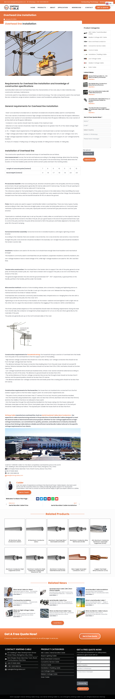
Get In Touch (24, 492)
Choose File (88, 153)
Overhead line (13, 23)
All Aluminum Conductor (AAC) (36, 541)
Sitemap (102, 697)
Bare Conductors (65, 415)
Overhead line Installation (22, 600)
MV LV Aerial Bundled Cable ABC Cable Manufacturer (99, 91)
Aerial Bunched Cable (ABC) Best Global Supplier (60, 589)
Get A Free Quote (90, 636)
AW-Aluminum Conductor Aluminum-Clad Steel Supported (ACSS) (100, 541)
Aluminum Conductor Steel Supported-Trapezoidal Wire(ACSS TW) (36, 570)
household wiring (33, 355)
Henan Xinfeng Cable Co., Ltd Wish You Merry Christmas (98, 76)
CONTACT (89, 7)
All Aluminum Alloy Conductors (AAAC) (14, 541)
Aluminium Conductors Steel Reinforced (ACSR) (57, 569)
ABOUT (52, 7)
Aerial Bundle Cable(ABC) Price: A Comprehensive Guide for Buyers (99, 100)
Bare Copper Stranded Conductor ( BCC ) (79, 569)
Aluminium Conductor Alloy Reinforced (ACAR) (79, 541)
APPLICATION (63, 7)
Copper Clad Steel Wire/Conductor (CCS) (100, 569)
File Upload (87, 150)
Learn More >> (17, 594)
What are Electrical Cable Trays (60, 611)
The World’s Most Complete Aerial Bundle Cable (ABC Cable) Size (99, 109)
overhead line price (46, 465)
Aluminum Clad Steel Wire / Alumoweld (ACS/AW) (57, 541)
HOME (33, 7)
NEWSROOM (76, 7)
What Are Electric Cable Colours (97, 611)
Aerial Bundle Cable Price (58, 600)
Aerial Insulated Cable (50, 415)
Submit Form (89, 160)
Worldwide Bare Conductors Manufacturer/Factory (98, 84)
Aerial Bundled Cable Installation (97, 590)
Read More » (92, 79)
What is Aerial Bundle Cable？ (96, 600)
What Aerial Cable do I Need (22, 590)
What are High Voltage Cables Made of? (23, 611)
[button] (37, 498)
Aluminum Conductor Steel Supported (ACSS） (15, 569)
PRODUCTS (42, 7)
